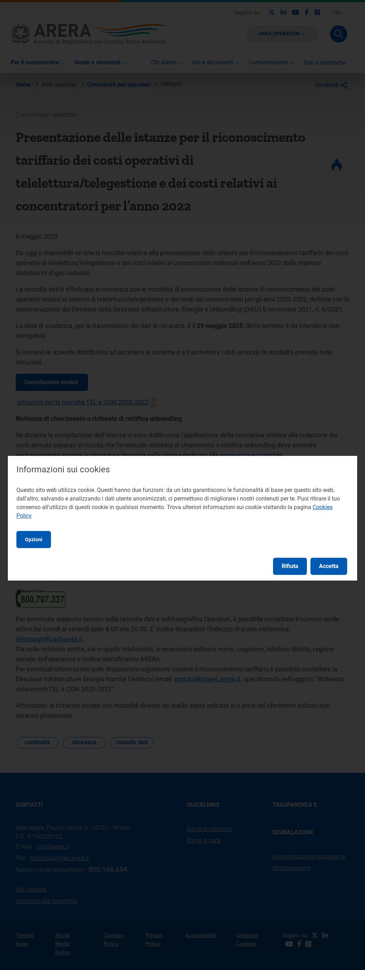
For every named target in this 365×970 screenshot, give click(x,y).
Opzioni (33, 539)
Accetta (329, 566)
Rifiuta (290, 566)
